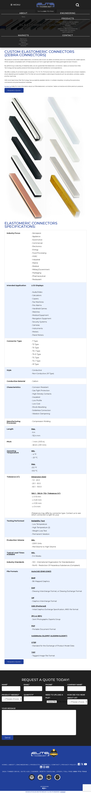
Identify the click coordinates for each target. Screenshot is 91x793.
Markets (23, 35)
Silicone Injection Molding (67, 24)
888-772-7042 (80, 771)
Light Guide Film (67, 32)
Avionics (23, 45)
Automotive (23, 40)
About (23, 13)
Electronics (23, 39)
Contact (67, 35)
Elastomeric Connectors (67, 30)
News (23, 17)
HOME (4, 764)
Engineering (67, 13)
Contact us (8, 86)
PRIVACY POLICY (69, 764)
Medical (23, 42)
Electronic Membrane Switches (67, 29)
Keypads (67, 25)
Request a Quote (14, 90)
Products (67, 18)
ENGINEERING (23, 764)
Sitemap (63, 792)
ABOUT (12, 764)
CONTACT (56, 764)
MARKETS (46, 764)
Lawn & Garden (23, 44)
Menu (16, 5)
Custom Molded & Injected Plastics (68, 22)
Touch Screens (67, 27)
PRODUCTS (35, 764)
